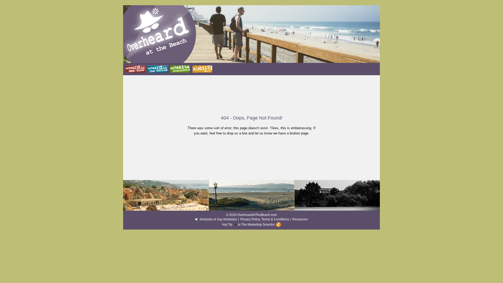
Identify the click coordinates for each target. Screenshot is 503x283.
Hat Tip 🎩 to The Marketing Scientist (248, 224)
